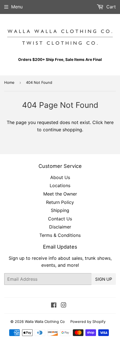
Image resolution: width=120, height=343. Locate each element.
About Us (60, 177)
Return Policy (60, 202)
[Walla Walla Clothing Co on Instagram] (63, 305)
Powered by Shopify (87, 321)
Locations (60, 185)
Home (9, 82)
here (109, 122)
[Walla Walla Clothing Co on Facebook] (54, 305)
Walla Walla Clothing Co (45, 321)
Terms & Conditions (60, 235)
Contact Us (60, 218)
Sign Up (103, 279)
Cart (110, 6)
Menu (17, 6)
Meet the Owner (60, 194)
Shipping (60, 210)
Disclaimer (60, 227)
